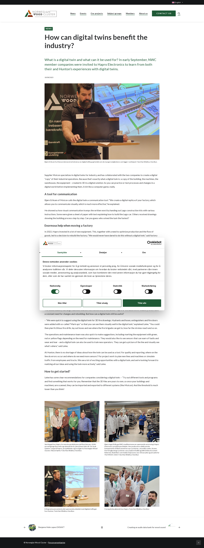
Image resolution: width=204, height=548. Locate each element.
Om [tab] (144, 252)
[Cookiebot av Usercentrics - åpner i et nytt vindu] (149, 243)
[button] (179, 13)
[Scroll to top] (198, 542)
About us (143, 13)
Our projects (97, 13)
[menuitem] (176, 2)
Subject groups (114, 13)
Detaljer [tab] (103, 252)
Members (130, 13)
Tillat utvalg (102, 303)
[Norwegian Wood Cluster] (41, 13)
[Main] (102, 527)
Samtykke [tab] (62, 252)
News (73, 13)
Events (83, 13)
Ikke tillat (62, 303)
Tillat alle (142, 303)
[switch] (86, 291)
